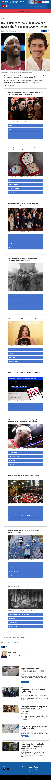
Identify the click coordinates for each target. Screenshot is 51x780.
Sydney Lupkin (23, 673)
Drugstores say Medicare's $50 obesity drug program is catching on (34, 670)
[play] (3, 6)
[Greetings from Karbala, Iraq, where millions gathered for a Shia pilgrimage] (10, 709)
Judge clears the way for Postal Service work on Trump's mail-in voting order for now (32, 746)
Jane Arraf (22, 713)
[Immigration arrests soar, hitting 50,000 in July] (10, 692)
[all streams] (49, 6)
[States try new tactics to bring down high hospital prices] (10, 728)
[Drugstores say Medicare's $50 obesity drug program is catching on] (10, 671)
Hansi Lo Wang (23, 750)
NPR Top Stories (16, 642)
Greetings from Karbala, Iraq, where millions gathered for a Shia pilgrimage (34, 709)
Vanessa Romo (23, 693)
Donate (46, 2)
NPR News (3, 18)
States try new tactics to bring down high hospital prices (34, 727)
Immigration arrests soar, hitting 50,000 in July (33, 690)
